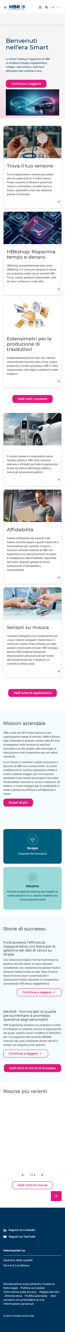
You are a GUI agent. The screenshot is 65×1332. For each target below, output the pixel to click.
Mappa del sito (49, 1292)
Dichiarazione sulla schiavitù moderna (29, 1284)
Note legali (10, 1288)
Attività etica (13, 1295)
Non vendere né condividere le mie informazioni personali (29, 1299)
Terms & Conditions (16, 1265)
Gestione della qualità (18, 1260)
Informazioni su (14, 1250)
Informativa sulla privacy (20, 1292)
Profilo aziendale (36, 1295)
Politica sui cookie (32, 1288)
